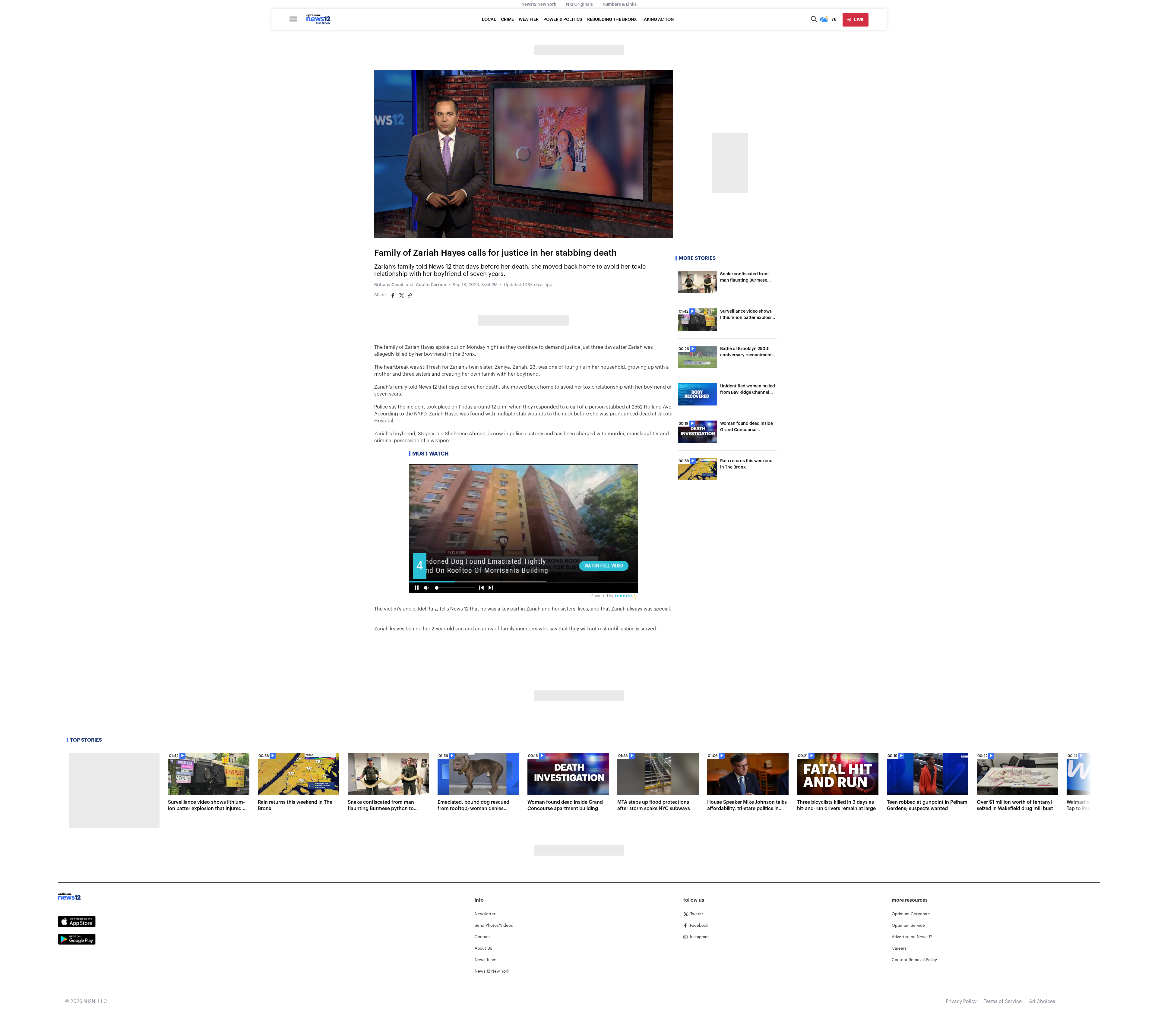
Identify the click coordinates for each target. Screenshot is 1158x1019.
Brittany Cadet (388, 285)
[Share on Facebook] (393, 295)
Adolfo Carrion (431, 285)
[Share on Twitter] (401, 295)
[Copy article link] (409, 295)
